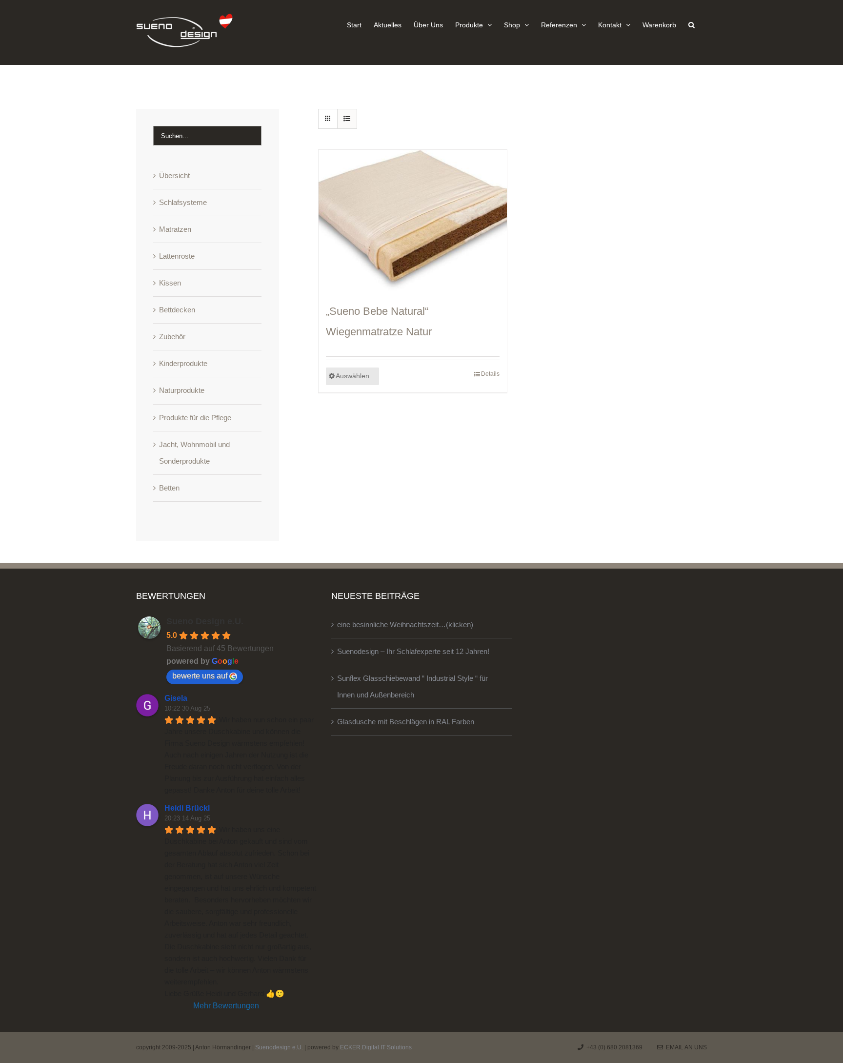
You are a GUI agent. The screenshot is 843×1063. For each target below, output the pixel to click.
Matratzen (175, 229)
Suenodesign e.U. (279, 1047)
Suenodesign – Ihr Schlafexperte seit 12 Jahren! (413, 651)
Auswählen (352, 376)
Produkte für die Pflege (195, 417)
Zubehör (172, 336)
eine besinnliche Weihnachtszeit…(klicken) (405, 624)
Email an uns (685, 1047)
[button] (691, 24)
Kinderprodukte (183, 363)
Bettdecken (177, 310)
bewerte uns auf (199, 676)
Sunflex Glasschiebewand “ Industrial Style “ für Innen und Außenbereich (412, 686)
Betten (169, 488)
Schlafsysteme (183, 202)
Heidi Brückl (187, 808)
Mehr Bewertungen (226, 1006)
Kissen (170, 283)
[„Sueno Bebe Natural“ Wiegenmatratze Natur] (413, 220)
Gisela (175, 698)
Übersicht (174, 175)
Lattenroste (177, 256)
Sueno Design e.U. (204, 621)
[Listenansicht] (347, 118)
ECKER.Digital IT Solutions (376, 1047)
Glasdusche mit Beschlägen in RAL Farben (405, 721)
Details (490, 373)
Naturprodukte (181, 390)
